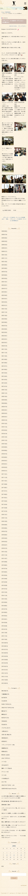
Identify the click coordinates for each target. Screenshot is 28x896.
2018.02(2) (4, 467)
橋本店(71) (4, 711)
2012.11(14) (5, 676)
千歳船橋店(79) (5, 694)
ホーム (3, 12)
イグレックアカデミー (22, 26)
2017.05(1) (4, 497)
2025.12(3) (4, 255)
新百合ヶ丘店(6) (6, 755)
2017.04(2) (4, 501)
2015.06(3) (4, 572)
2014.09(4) (4, 602)
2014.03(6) (4, 622)
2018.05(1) (4, 460)
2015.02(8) (4, 585)
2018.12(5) (4, 437)
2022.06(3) (4, 329)
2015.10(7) (4, 558)
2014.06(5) (4, 612)
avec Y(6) (4, 782)
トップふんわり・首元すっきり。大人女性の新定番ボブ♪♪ (14, 817)
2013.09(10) (5, 642)
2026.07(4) (4, 234)
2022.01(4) (4, 346)
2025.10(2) (4, 261)
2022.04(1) (4, 335)
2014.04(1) (4, 619)
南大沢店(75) (5, 690)
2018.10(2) (4, 443)
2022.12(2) (4, 309)
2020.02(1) (4, 416)
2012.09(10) (5, 683)
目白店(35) (4, 724)
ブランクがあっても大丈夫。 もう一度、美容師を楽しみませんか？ (14, 831)
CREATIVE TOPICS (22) (8, 785)
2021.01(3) (4, 386)
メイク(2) (4, 761)
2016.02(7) (4, 545)
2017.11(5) (4, 477)
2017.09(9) (4, 484)
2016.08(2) (4, 528)
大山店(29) (4, 701)
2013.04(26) (5, 659)
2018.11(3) (4, 440)
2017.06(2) (4, 494)
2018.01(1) (4, 470)
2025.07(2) (4, 271)
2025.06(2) (4, 275)
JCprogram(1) (5, 765)
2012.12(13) (5, 673)
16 (21, 855)
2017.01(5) (4, 511)
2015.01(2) (4, 589)
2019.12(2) (4, 423)
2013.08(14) (5, 646)
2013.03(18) (5, 663)
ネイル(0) (4, 775)
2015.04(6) (4, 578)
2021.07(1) (4, 366)
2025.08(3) (4, 268)
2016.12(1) (4, 514)
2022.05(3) (4, 332)
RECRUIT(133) (5, 717)
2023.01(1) (4, 305)
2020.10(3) (4, 396)
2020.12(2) (4, 389)
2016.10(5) (4, 521)
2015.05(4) (4, 575)
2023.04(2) (4, 295)
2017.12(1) (4, 474)
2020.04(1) (4, 410)
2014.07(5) (4, 609)
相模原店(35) (5, 748)
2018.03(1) (4, 464)
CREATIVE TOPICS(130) (8, 707)
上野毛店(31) (5, 731)
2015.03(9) (4, 582)
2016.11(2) (4, 518)
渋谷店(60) (4, 721)
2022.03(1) (4, 339)
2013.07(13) (5, 649)
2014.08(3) (4, 605)
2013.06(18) (5, 653)
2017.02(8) (4, 508)
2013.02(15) (5, 666)
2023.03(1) (4, 298)
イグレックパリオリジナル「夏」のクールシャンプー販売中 (14, 809)
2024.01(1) (4, 288)
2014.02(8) (4, 626)
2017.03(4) (4, 504)
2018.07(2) (4, 454)
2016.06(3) (4, 535)
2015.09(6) (4, 561)
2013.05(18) (5, 656)
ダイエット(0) (5, 771)
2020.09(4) (4, 400)
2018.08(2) (4, 450)
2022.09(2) (4, 319)
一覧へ (7, 219)
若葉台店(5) (4, 751)
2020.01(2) (4, 420)
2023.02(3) (4, 302)
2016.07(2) (4, 531)
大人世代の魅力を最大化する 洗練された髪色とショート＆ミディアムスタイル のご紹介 (14, 797)
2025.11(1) (4, 258)
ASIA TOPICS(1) (6, 758)
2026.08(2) (4, 231)
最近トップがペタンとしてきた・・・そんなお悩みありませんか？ (14, 836)
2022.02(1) (4, 342)
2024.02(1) (4, 285)
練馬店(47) (4, 714)
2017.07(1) (4, 491)
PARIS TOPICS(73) (6, 704)
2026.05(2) (4, 241)
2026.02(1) (4, 248)
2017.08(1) (4, 487)
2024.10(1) (4, 281)
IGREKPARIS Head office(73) (9, 788)
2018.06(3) (4, 457)
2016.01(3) (4, 548)
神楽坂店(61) (5, 738)
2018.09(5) (4, 447)
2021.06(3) (4, 369)
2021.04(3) (4, 376)
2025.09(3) (4, 265)
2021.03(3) (4, 379)
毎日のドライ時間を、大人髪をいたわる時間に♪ (14, 813)
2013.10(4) (4, 639)
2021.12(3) (4, 349)
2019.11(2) (4, 427)
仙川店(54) (4, 697)
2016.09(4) (4, 524)
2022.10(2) (4, 315)
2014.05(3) (4, 615)
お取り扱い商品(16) (6, 734)
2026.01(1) (4, 251)
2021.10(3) (4, 356)
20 (10, 857)
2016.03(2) (4, 541)
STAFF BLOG (7, 12)
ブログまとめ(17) (6, 728)
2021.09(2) (4, 359)
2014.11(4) (4, 595)
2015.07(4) (4, 568)
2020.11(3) (4, 393)
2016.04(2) (4, 538)
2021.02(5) (4, 383)
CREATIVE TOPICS (13, 26)
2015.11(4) (4, 555)
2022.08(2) (4, 322)
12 (6, 855)
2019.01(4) (4, 433)
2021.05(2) (4, 373)
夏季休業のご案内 (6, 804)
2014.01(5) (4, 629)
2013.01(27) (5, 669)
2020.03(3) (4, 413)
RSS (3, 866)
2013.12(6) (4, 632)
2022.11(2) (4, 312)
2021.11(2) (4, 352)
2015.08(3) (4, 565)
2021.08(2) (4, 362)
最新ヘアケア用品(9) (7, 768)
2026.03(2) (4, 244)
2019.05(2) (4, 430)
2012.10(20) (5, 680)
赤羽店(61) (4, 741)
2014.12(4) (4, 592)
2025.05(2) (4, 278)
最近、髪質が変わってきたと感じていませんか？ (14, 822)
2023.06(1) (4, 292)
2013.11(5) (4, 636)
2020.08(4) (4, 403)
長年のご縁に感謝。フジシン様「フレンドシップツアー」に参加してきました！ (14, 826)
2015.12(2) (4, 551)
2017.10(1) (4, 481)
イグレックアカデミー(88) (8, 744)
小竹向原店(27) (5, 778)
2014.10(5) (4, 599)
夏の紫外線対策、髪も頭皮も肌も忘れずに (12, 801)
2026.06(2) (4, 238)
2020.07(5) (4, 406)
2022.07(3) (4, 325)
